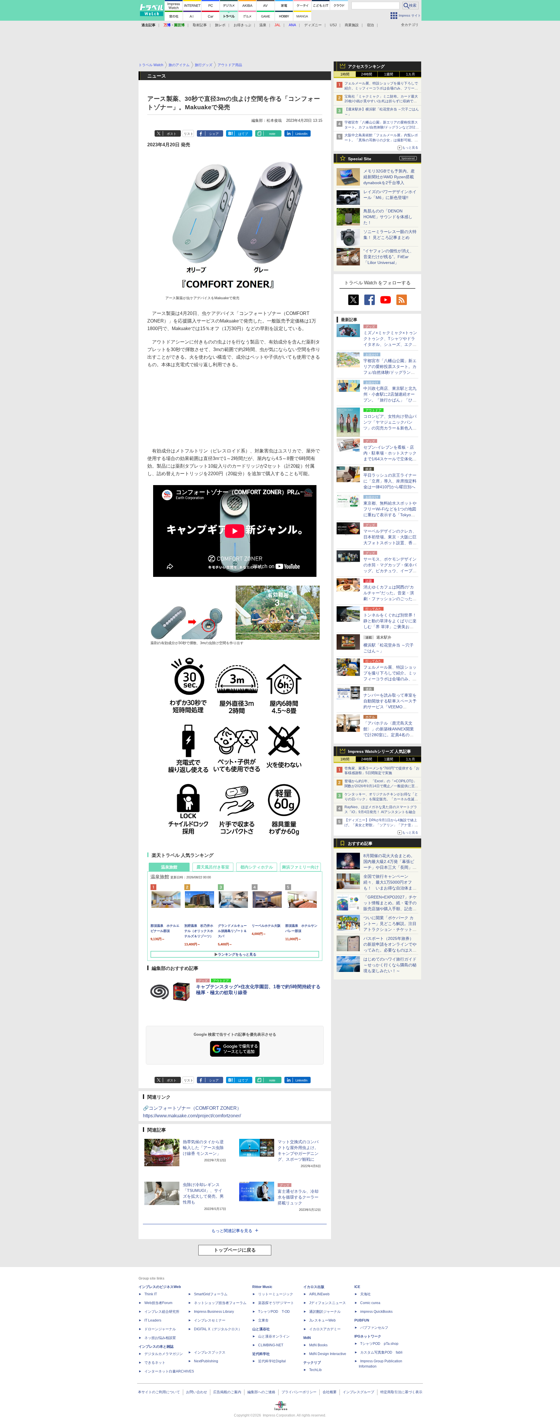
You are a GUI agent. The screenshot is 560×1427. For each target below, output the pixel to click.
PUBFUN (361, 1320)
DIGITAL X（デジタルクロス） (218, 1329)
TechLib (315, 1370)
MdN (307, 1338)
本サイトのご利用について (159, 1392)
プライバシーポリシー (298, 1392)
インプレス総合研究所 (161, 1312)
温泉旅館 (169, 867)
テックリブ (312, 1363)
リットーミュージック (275, 1294)
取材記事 (200, 25)
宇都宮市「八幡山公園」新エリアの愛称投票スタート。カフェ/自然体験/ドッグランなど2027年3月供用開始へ (381, 127)
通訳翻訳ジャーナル (325, 1312)
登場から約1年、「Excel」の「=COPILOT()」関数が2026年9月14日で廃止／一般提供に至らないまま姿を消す (381, 786)
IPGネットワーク (367, 1336)
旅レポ (220, 25)
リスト (188, 133)
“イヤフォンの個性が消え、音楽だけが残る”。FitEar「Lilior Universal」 (388, 257)
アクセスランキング (366, 66)
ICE (357, 1287)
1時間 (344, 74)
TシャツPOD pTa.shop (379, 1344)
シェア (214, 133)
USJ (333, 25)
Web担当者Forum (158, 1303)
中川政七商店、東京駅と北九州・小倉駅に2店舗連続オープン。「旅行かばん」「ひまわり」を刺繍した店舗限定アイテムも (389, 400)
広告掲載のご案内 (227, 1392)
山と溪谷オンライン (274, 1336)
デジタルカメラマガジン (163, 1354)
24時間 (366, 74)
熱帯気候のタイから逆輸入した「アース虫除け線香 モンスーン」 (203, 1147)
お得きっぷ (242, 25)
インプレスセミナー (209, 1320)
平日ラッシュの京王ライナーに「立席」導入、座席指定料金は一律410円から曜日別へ (389, 481)
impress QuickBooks (376, 1312)
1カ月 (410, 74)
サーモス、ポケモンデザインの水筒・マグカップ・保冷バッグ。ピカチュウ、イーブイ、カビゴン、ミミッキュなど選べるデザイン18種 (389, 571)
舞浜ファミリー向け (300, 867)
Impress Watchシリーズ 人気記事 (379, 751)
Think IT (150, 1294)
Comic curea (370, 1303)
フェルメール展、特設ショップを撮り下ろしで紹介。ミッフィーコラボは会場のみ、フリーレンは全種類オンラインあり (381, 88)
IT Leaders (152, 1320)
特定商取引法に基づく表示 (401, 1392)
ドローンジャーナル (160, 1329)
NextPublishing (206, 1361)
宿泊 (370, 25)
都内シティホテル (256, 867)
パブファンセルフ (374, 1328)
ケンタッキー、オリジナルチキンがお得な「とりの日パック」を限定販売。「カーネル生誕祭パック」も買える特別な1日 (381, 799)
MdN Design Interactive (327, 1354)
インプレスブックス (209, 1352)
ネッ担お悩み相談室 (160, 1338)
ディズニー (313, 25)
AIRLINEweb (319, 1294)
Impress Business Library (214, 1312)
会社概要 (330, 1392)
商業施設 (352, 25)
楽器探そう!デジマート (276, 1303)
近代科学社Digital (272, 1361)
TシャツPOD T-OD (274, 1312)
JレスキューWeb (322, 1320)
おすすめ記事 (360, 843)
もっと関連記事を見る (231, 1230)
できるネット (154, 1363)
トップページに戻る (235, 1250)
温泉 (262, 25)
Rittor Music (262, 1287)
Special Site (359, 158)
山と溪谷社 (261, 1329)
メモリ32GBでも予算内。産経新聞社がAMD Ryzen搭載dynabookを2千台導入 (389, 177)
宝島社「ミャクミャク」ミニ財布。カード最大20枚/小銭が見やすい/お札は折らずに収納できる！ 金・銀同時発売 (381, 101)
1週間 (388, 74)
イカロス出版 (313, 1287)
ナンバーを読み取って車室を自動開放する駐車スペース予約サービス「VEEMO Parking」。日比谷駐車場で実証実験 (389, 707)
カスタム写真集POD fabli (381, 1352)
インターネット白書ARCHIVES (169, 1371)
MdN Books (318, 1345)
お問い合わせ (196, 1392)
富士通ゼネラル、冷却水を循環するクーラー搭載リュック (298, 1197)
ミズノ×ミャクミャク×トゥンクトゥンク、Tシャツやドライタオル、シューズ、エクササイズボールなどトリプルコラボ (390, 344)
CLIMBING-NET (270, 1345)
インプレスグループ (358, 1392)
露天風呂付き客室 (213, 867)
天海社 (365, 1294)
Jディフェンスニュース (327, 1303)
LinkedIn (301, 133)
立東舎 (263, 1320)
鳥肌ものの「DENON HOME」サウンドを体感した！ (387, 217)
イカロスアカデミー (325, 1329)
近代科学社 (261, 1354)
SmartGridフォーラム (211, 1294)
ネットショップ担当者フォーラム (220, 1303)
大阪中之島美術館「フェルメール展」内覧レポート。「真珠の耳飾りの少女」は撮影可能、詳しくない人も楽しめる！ (381, 140)
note (272, 133)
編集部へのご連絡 (261, 1392)
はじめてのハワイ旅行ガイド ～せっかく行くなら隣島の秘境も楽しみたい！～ (389, 965)
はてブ (243, 133)
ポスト (171, 133)
